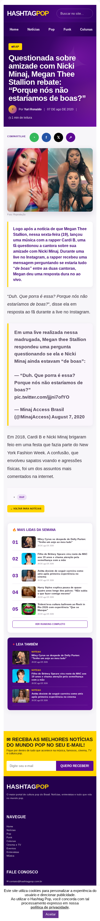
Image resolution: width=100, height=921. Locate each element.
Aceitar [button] (51, 914)
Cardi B (68, 240)
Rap (21, 497)
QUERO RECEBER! (74, 766)
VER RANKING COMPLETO (50, 624)
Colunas (86, 29)
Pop (52, 29)
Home (14, 29)
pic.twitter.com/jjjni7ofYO (41, 397)
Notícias (33, 29)
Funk (67, 29)
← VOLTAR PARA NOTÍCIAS (25, 508)
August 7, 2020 (68, 416)
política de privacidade (50, 907)
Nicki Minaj (48, 251)
